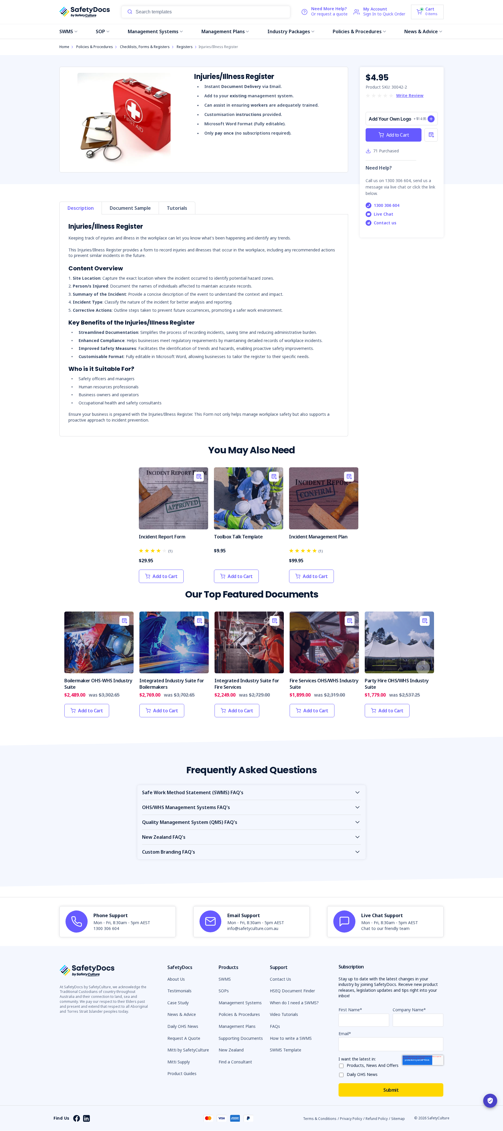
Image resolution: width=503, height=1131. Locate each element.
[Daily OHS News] (343, 1074)
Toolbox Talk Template (238, 536)
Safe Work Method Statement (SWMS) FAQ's (192, 792)
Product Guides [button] (181, 1073)
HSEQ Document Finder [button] (292, 990)
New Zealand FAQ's (163, 837)
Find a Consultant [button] (235, 1062)
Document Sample (130, 208)
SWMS (66, 31)
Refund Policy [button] (377, 1118)
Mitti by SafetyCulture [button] (188, 1050)
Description (81, 208)
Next (423, 668)
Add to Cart (397, 135)
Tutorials (177, 208)
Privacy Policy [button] (351, 1118)
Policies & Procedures (357, 31)
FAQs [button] (275, 1026)
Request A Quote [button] (183, 1038)
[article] (117, 922)
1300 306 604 (386, 205)
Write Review (410, 95)
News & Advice (421, 31)
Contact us (385, 223)
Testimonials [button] (179, 990)
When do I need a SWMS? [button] (294, 1002)
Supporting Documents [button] (241, 1038)
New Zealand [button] (231, 1050)
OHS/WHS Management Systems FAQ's (186, 807)
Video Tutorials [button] (284, 1014)
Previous (74, 668)
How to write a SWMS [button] (291, 1038)
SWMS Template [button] (285, 1050)
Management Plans (223, 31)
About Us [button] (176, 979)
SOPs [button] (224, 990)
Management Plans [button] (237, 1026)
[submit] (129, 12)
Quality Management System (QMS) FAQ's (189, 822)
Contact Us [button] (280, 979)
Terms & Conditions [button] (319, 1118)
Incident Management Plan (318, 536)
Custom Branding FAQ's (168, 852)
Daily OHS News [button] (182, 1026)
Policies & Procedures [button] (239, 1014)
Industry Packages (289, 31)
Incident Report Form (162, 536)
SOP (100, 31)
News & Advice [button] (181, 1014)
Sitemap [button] (398, 1118)
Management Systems (153, 31)
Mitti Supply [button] (178, 1062)
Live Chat (383, 214)
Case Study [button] (178, 1002)
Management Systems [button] (240, 1002)
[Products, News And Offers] (343, 1065)
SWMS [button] (225, 979)
